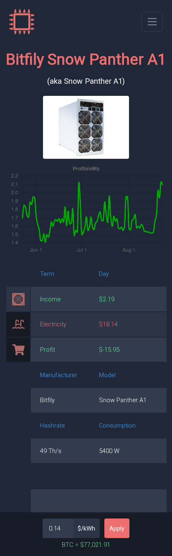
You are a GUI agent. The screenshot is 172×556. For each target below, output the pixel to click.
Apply (116, 528)
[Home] (21, 21)
